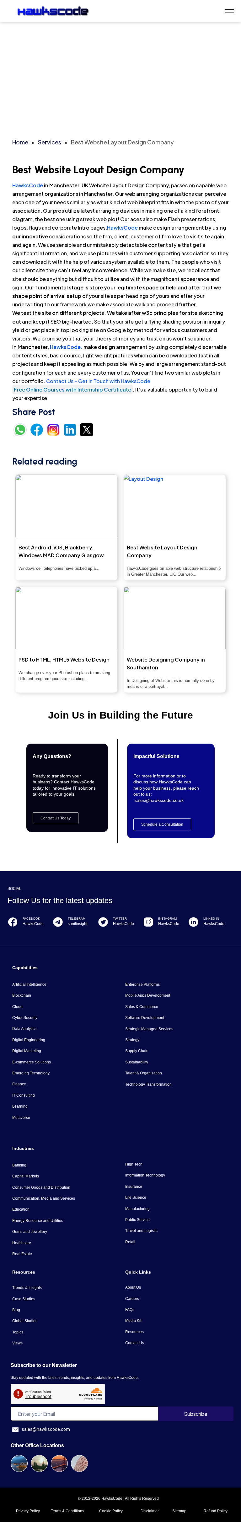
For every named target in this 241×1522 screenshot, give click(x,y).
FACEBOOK (31, 918)
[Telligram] (58, 922)
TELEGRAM (76, 918)
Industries (23, 1148)
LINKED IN (211, 918)
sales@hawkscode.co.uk (159, 800)
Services (49, 142)
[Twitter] (103, 922)
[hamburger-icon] (229, 11)
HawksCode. (66, 347)
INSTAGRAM (167, 918)
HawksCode (27, 185)
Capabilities (25, 967)
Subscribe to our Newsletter (44, 1365)
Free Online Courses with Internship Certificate (72, 389)
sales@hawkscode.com (46, 1429)
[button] (162, 824)
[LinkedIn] (193, 922)
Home (20, 142)
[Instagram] (148, 922)
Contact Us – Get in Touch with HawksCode (98, 381)
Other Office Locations (37, 1445)
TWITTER (120, 918)
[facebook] (13, 922)
